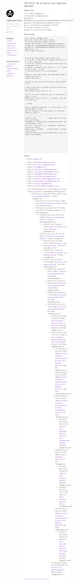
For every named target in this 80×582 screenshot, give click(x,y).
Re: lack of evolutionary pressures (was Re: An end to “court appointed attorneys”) (59, 339)
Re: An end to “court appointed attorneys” (49, 203)
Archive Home (11, 45)
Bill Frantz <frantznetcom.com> (44, 165)
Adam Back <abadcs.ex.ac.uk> (44, 162)
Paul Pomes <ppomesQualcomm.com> (47, 179)
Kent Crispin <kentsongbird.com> (45, 169)
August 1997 (38, 159)
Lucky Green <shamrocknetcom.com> (46, 172)
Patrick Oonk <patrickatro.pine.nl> (45, 176)
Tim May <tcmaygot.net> (42, 183)
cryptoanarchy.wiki (15, 20)
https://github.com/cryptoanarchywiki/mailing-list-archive (36, 579)
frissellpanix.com (40, 167)
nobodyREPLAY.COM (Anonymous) (45, 174)
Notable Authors (12, 55)
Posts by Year (11, 48)
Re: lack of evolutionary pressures (61, 457)
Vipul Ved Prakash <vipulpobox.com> (46, 186)
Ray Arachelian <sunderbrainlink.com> (47, 181)
